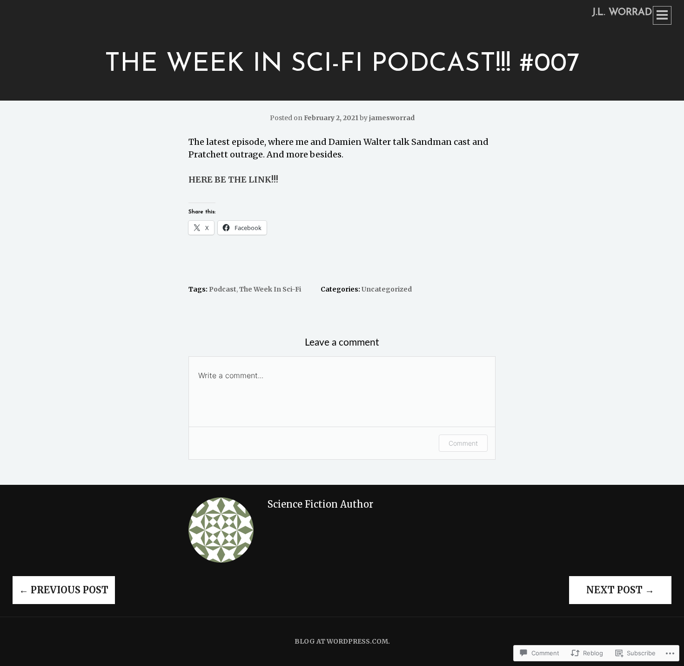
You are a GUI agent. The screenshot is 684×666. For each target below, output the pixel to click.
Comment (463, 443)
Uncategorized (387, 289)
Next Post (620, 590)
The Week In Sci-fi (270, 289)
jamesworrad (392, 118)
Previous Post (63, 590)
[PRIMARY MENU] (662, 15)
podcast (222, 289)
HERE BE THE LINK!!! (233, 179)
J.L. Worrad (622, 12)
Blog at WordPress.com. (342, 641)
